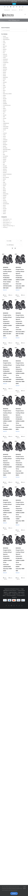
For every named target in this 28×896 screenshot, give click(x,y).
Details (11, 295)
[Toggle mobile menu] (25, 14)
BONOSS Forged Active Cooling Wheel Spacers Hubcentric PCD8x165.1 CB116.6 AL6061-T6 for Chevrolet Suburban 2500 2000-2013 (20, 278)
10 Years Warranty (20, 595)
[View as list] (15, 248)
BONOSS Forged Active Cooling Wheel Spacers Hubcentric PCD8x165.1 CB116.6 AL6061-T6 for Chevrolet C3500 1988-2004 (7, 510)
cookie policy (24, 887)
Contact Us (14, 597)
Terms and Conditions (11, 595)
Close (14, 3)
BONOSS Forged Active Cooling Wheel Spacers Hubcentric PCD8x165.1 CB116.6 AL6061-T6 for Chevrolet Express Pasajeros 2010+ (7, 419)
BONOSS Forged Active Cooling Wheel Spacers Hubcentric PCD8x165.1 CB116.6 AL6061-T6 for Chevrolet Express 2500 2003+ (20, 465)
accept (14, 893)
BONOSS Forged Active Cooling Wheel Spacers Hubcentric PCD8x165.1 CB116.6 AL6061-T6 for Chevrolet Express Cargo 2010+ (20, 419)
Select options (5, 296)
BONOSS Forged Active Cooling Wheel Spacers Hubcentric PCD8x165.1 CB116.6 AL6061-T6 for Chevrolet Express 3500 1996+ (7, 465)
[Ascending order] (21, 240)
